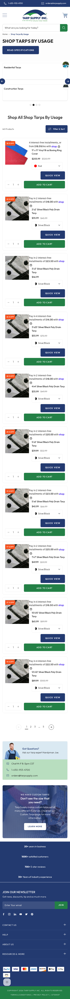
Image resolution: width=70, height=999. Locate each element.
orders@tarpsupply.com (56, 3)
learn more (35, 826)
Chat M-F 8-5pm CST (22, 763)
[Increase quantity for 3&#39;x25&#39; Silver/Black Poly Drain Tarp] (19, 361)
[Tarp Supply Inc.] (35, 14)
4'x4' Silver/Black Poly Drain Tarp (48, 386)
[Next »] (51, 727)
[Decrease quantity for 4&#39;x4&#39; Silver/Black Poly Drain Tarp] (7, 417)
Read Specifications (20, 50)
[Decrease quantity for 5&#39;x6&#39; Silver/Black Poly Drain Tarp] (7, 532)
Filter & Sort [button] (59, 129)
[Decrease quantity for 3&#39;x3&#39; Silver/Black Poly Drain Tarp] (7, 302)
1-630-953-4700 (15, 3)
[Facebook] (3, 914)
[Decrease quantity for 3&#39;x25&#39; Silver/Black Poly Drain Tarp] (7, 361)
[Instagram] (9, 914)
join (61, 905)
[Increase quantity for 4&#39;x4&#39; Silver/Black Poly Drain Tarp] (19, 417)
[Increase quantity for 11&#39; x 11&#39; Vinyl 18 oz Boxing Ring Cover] (19, 184)
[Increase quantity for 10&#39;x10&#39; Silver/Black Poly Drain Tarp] (19, 647)
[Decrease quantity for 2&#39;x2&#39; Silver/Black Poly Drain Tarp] (7, 244)
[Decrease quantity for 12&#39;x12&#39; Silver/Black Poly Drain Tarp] (7, 706)
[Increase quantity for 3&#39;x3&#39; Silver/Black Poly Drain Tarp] (19, 302)
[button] (4, 15)
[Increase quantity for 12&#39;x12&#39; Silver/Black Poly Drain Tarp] (19, 706)
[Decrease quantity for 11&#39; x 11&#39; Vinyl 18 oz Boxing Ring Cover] (7, 184)
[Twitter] (26, 914)
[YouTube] (21, 914)
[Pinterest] (32, 914)
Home (4, 34)
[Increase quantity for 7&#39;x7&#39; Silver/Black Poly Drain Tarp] (19, 588)
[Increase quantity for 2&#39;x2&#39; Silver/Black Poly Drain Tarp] (19, 244)
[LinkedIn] (15, 914)
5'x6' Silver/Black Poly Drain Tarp (48, 501)
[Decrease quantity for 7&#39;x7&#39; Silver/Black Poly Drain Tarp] (7, 588)
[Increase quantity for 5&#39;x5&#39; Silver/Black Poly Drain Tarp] (19, 476)
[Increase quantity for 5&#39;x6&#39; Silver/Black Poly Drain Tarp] (19, 532)
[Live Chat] (9, 764)
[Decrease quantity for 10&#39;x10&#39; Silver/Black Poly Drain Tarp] (7, 647)
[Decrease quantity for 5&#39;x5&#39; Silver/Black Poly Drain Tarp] (7, 476)
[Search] (64, 28)
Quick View (52, 175)
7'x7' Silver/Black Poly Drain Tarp (48, 557)
